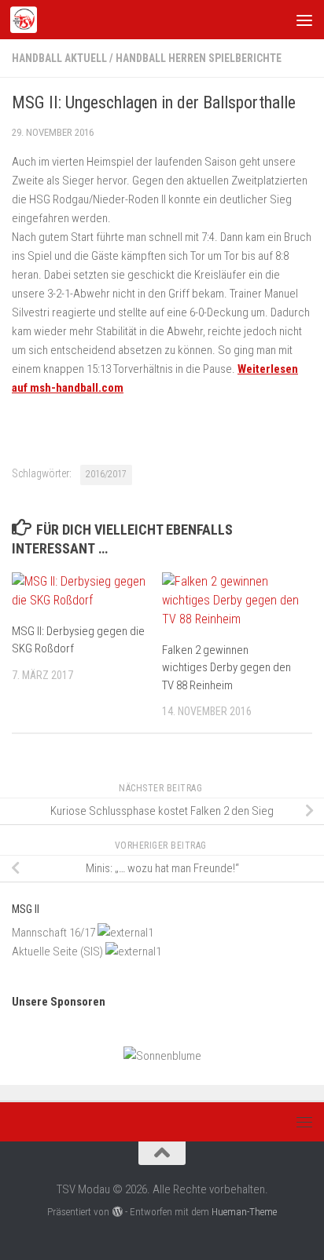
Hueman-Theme (244, 1212)
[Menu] (304, 19)
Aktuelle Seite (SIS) (57, 951)
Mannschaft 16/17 (53, 933)
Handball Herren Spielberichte (199, 58)
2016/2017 (106, 474)
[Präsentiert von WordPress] (117, 1212)
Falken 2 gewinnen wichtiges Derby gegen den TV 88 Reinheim (226, 667)
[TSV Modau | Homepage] (28, 19)
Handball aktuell (59, 58)
